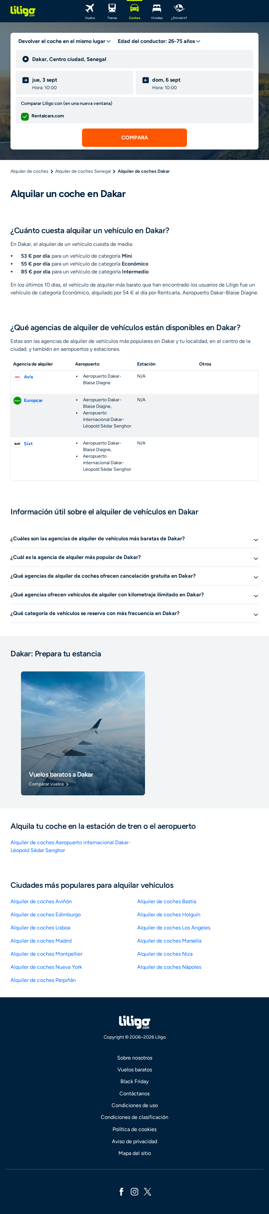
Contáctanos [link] (134, 1093)
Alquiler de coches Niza (165, 954)
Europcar (33, 400)
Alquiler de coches (29, 171)
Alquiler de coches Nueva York (46, 967)
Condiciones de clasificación (134, 1117)
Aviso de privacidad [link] (134, 1141)
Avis (28, 377)
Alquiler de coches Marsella (169, 941)
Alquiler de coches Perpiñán (43, 980)
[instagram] (134, 1191)
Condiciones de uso (135, 1105)
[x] (147, 1191)
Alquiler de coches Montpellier (46, 954)
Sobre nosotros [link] (134, 1058)
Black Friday (134, 1081)
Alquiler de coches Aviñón (41, 901)
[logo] (22, 11)
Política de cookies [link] (134, 1129)
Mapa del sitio (134, 1153)
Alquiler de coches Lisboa (40, 928)
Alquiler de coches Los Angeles (173, 928)
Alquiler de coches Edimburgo (45, 914)
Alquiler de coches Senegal (83, 171)
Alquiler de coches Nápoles (169, 967)
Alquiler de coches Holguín (168, 914)
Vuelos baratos (134, 1069)
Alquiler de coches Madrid (41, 941)
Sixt (28, 444)
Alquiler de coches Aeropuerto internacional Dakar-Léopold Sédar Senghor (70, 846)
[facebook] (121, 1191)
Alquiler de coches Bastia (166, 901)
